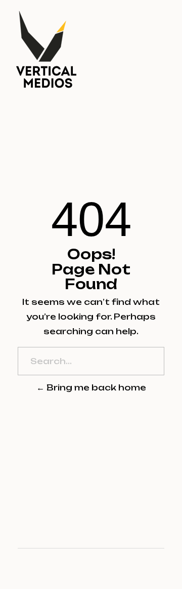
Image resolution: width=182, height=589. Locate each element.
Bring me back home (95, 387)
